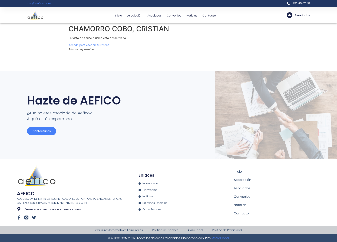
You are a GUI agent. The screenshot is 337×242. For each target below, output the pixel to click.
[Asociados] (289, 15)
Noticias (191, 16)
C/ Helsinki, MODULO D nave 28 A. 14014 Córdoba (52, 209)
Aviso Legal (195, 230)
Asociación (134, 16)
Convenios (174, 16)
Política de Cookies (165, 230)
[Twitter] (34, 217)
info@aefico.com (39, 3)
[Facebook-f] (19, 217)
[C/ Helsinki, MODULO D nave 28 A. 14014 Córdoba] (19, 209)
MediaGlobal (220, 238)
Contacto (209, 16)
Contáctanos (41, 131)
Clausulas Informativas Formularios (119, 230)
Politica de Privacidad (227, 230)
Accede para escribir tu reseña (88, 45)
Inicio (118, 16)
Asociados (154, 16)
